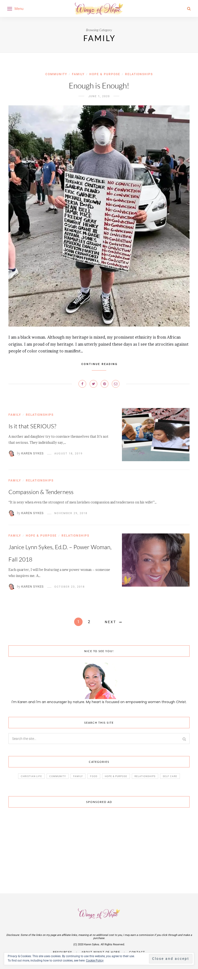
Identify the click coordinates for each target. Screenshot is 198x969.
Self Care (170, 776)
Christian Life (31, 776)
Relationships (139, 74)
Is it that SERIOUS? (32, 426)
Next (110, 622)
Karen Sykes (32, 453)
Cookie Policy (95, 960)
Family (78, 74)
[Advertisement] (99, 847)
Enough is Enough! (99, 85)
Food (94, 776)
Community (56, 74)
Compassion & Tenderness (40, 491)
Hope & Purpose (104, 74)
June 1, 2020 (99, 96)
